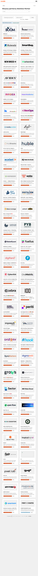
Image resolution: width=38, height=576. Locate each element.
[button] (34, 5)
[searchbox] (16, 11)
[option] (8, 17)
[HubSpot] (3, 1)
